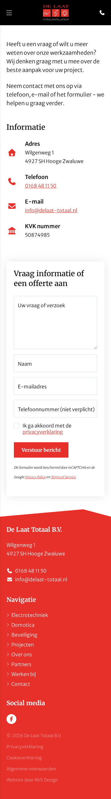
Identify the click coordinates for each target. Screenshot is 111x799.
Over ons (21, 654)
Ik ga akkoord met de (47, 429)
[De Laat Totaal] (55, 12)
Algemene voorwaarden (31, 769)
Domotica (23, 625)
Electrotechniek (29, 615)
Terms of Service (63, 477)
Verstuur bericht (41, 450)
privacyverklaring (43, 432)
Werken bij (23, 674)
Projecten (22, 645)
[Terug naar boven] (100, 787)
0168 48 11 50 (40, 186)
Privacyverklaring (24, 746)
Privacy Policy (35, 477)
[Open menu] (9, 12)
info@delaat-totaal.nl (51, 210)
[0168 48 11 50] (102, 13)
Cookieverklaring (24, 758)
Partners (21, 664)
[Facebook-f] (11, 719)
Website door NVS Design (32, 780)
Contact (20, 684)
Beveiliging (24, 635)
